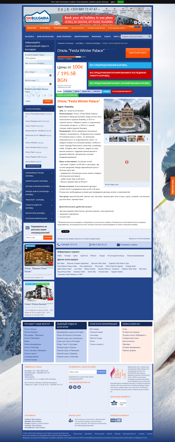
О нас (125, 329)
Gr (65, 11)
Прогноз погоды (96, 338)
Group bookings (81, 36)
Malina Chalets (89, 269)
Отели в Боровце (31, 332)
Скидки (106, 91)
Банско (31, 28)
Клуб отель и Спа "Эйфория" (36, 135)
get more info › (89, 425)
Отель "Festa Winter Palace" (35, 114)
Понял (120, 2)
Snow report (114, 12)
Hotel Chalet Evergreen (114, 266)
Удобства (86, 91)
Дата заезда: (30, 72)
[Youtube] (79, 387)
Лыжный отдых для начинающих (70, 338)
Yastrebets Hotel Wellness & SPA (70, 274)
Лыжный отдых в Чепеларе (67, 357)
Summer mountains (148, 12)
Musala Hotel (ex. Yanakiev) (108, 269)
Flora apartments (86, 266)
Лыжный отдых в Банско (66, 347)
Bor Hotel (60, 263)
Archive (109, 434)
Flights (107, 36)
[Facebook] (70, 387)
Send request (29, 377)
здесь (113, 2)
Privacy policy (99, 434)
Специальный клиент (131, 338)
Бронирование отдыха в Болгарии (70, 332)
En (59, 11)
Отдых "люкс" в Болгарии (67, 344)
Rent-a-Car (118, 36)
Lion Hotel (78, 269)
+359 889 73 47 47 (84, 9)
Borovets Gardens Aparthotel (78, 263)
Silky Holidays (36, 419)
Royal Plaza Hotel (64, 272)
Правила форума (129, 350)
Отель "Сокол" (30, 126)
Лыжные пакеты (30, 354)
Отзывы (68, 91)
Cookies (141, 434)
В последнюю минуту (121, 91)
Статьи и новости (96, 344)
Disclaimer (88, 434)
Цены (77, 91)
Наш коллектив (128, 341)
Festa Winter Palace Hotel (67, 266)
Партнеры (126, 344)
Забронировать (138, 53)
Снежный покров (30, 360)
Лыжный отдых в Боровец (67, 354)
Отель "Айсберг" (31, 143)
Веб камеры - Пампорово (34, 335)
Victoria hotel (103, 272)
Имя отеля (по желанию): (35, 63)
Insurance (96, 36)
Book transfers (64, 36)
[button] (126, 162)
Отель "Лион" (30, 152)
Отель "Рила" (30, 162)
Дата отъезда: (31, 80)
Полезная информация (36, 219)
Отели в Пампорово (32, 338)
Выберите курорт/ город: (35, 55)
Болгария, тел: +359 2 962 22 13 (36, 371)
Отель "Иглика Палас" (33, 147)
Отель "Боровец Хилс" (33, 121)
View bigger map (112, 184)
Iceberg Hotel (131, 266)
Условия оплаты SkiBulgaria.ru (134, 335)
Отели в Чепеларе (31, 347)
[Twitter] (75, 387)
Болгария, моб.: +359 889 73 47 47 (37, 373)
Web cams (131, 11)
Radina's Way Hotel (129, 269)
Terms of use (77, 434)
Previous (106, 116)
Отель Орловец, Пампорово (35, 350)
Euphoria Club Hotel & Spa (119, 263)
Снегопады (94, 335)
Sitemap (117, 434)
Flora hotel (99, 266)
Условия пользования (131, 332)
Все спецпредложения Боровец (108, 65)
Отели (92, 341)
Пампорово (61, 28)
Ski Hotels (29, 36)
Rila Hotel (142, 269)
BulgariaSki (29, 375)
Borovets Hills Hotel (98, 263)
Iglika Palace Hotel (64, 269)
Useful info (139, 12)
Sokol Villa (92, 272)
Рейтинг (97, 91)
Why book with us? (129, 434)
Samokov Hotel (79, 272)
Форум (26, 341)
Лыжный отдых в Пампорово (68, 350)
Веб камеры (94, 329)
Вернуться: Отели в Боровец (139, 238)
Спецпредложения (31, 357)
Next (147, 116)
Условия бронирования (131, 347)
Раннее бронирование (67, 95)
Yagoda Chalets (117, 272)
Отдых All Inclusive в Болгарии (69, 335)
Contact (149, 434)
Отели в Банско (30, 329)
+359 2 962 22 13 (99, 245)
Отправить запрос (129, 245)
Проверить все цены (64, 87)
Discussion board (107, 12)
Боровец (45, 28)
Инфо (59, 91)
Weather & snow (123, 12)
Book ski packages (45, 36)
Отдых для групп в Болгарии (68, 341)
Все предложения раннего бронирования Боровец (120, 83)
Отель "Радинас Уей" (33, 157)
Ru (62, 11)
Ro (68, 11)
